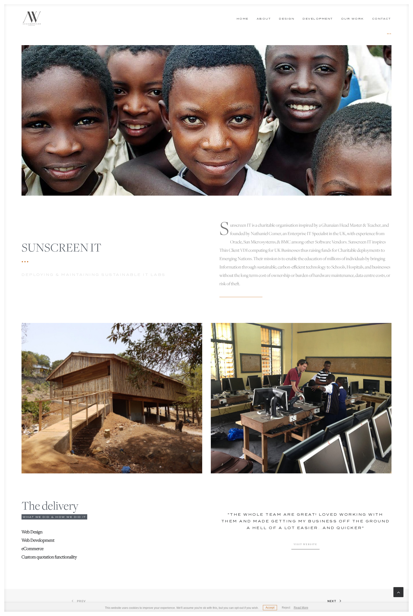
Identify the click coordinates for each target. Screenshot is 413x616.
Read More (301, 607)
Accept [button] (270, 607)
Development (318, 18)
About (264, 18)
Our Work (352, 18)
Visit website (305, 544)
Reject (286, 607)
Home (243, 18)
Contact (381, 18)
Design (286, 18)
